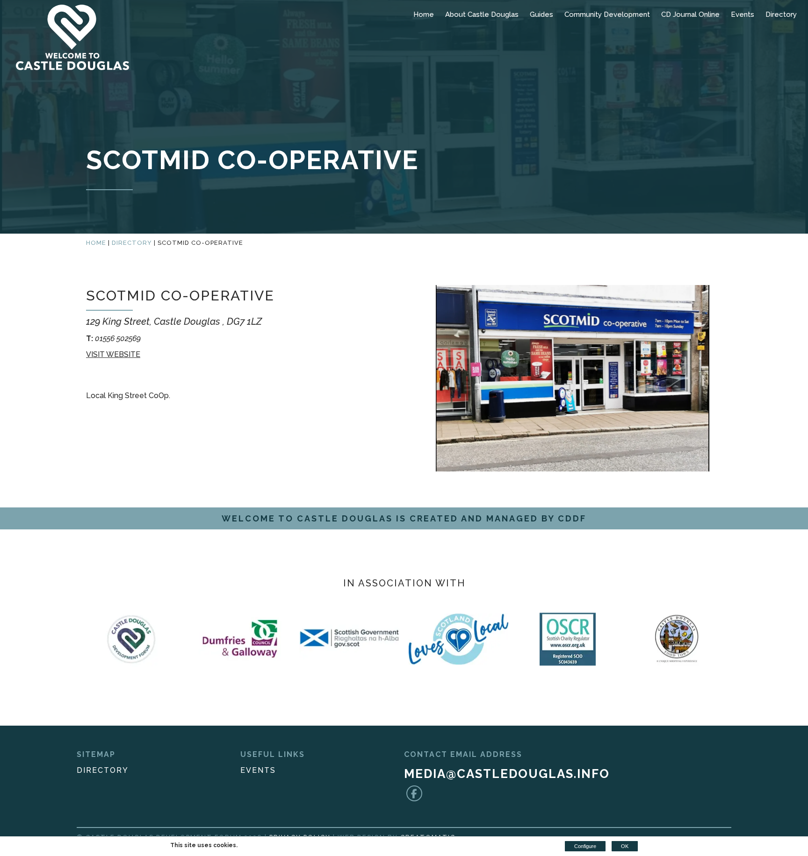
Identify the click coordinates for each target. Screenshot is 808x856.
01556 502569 (113, 338)
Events (742, 14)
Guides (541, 14)
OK (624, 846)
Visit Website (113, 354)
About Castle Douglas (482, 14)
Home (423, 14)
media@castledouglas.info (507, 774)
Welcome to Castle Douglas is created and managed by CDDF (404, 518)
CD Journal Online (690, 14)
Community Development (607, 14)
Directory (781, 14)
